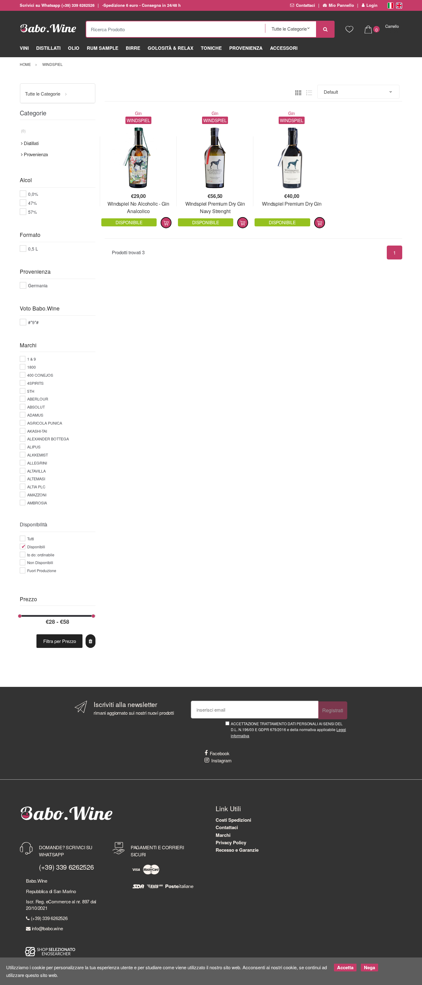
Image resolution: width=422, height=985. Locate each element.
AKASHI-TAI (37, 431)
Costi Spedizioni (233, 819)
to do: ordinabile (40, 554)
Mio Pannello (341, 5)
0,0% (33, 194)
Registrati (332, 710)
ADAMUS (35, 415)
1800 (31, 367)
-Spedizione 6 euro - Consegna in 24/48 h (141, 5)
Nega (369, 967)
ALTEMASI (36, 478)
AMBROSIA (37, 502)
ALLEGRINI (37, 462)
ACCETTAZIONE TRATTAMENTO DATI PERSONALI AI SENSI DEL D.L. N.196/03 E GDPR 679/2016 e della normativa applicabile (288, 729)
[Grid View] (298, 92)
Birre (133, 48)
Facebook (220, 753)
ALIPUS (33, 446)
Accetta (345, 967)
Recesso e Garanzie (237, 849)
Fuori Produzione (41, 570)
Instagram (221, 760)
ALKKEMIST (37, 454)
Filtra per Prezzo (59, 641)
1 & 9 (31, 359)
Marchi (223, 835)
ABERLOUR (37, 398)
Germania (38, 285)
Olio (73, 48)
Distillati (48, 48)
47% (32, 203)
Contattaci (305, 5)
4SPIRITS (35, 383)
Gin (138, 113)
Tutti (30, 538)
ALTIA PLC (36, 486)
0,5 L (33, 249)
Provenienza (246, 48)
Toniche (211, 48)
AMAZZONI (36, 494)
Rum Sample (102, 48)
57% (32, 212)
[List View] (309, 92)
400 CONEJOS (40, 375)
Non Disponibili (40, 562)
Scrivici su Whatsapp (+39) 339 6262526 (57, 5)
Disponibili (36, 546)
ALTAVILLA (36, 470)
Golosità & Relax (170, 48)
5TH (30, 391)
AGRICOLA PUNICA (44, 423)
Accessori (284, 48)
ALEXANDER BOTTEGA (48, 438)
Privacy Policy (231, 842)
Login (372, 5)
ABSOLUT (36, 406)
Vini (24, 48)
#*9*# (33, 322)
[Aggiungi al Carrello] (166, 222)
